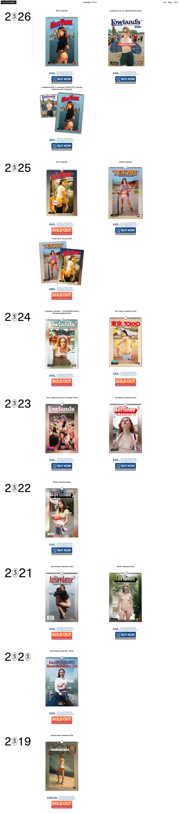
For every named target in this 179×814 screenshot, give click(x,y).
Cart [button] (176, 2)
